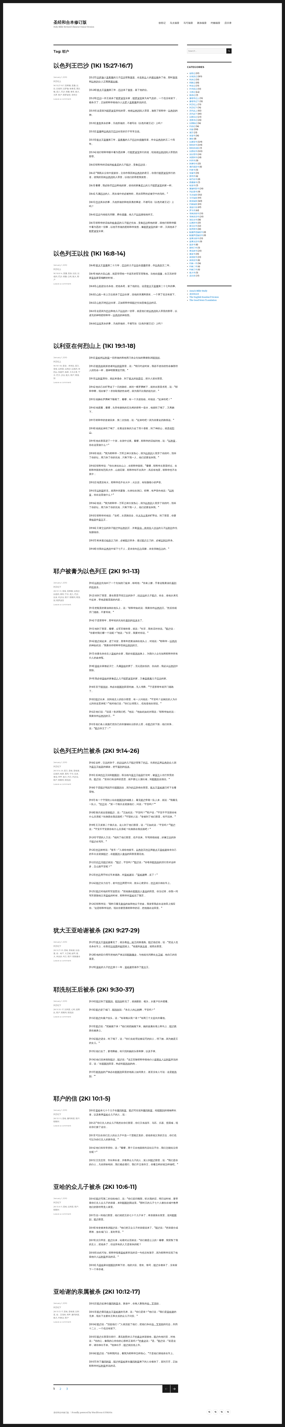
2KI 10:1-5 (57, 1118)
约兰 (70, 777)
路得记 (192, 95)
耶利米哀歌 (194, 148)
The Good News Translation (203, 300)
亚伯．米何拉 (68, 366)
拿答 (72, 91)
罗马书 (192, 210)
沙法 (63, 375)
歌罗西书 (193, 229)
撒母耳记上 (194, 98)
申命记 (192, 86)
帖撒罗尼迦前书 (196, 232)
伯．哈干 (60, 953)
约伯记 (192, 126)
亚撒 (74, 85)
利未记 (192, 79)
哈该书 (192, 185)
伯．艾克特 (61, 1314)
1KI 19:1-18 (57, 366)
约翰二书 (193, 266)
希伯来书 (193, 251)
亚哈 (55, 369)
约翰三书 (193, 269)
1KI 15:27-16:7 (58, 85)
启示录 (228, 23)
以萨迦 (66, 88)
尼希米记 (193, 120)
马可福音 (188, 23)
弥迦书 (192, 173)
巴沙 (63, 91)
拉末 (55, 597)
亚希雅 (68, 85)
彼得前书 (193, 257)
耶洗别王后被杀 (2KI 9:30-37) (93, 989)
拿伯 (55, 777)
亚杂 (70, 273)
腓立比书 (193, 226)
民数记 (192, 82)
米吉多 (59, 956)
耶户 (60, 95)
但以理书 (193, 154)
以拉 (75, 273)
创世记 (162, 23)
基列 (62, 594)
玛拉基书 (193, 191)
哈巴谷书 (193, 179)
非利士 (74, 95)
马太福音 (174, 23)
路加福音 (202, 23)
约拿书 (192, 170)
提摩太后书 (194, 241)
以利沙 (68, 369)
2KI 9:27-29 (58, 950)
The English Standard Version (204, 297)
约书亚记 (193, 89)
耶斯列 (72, 597)
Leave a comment (62, 99)
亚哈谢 (76, 770)
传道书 (192, 135)
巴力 (58, 375)
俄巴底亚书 (194, 167)
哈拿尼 (72, 88)
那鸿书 (192, 176)
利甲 (69, 1314)
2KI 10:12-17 (58, 1311)
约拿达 (61, 1318)
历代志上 (193, 110)
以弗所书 (193, 223)
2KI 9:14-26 (58, 770)
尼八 (58, 91)
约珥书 (192, 160)
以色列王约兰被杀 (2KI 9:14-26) (96, 750)
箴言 (191, 132)
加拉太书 (193, 219)
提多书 (192, 244)
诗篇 (191, 129)
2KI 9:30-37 (58, 1009)
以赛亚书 (193, 142)
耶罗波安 (67, 95)
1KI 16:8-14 (57, 273)
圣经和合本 (194, 294)
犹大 (77, 91)
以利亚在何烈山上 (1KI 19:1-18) (94, 345)
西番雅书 (193, 182)
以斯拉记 (193, 117)
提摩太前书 (194, 238)
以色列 (59, 88)
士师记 (192, 92)
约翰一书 (193, 263)
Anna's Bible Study (198, 291)
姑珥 (73, 953)
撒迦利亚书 (194, 188)
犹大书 (192, 272)
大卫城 (68, 953)
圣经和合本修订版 (70, 22)
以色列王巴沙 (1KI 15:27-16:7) (93, 65)
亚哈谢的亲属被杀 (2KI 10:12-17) (96, 1291)
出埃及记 (193, 76)
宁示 (67, 594)
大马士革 (73, 372)
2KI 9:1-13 (57, 591)
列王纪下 (57, 587)
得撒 (68, 91)
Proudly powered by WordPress (87, 1412)
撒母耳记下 (194, 101)
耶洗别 (68, 780)
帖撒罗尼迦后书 (196, 235)
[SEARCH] (229, 51)
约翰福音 (215, 23)
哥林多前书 (194, 213)
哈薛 (67, 372)
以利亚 (61, 369)
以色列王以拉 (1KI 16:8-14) (89, 253)
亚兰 (77, 366)
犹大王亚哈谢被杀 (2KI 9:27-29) (96, 930)
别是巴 (61, 372)
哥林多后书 (194, 216)
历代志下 (193, 114)
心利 (70, 276)
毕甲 (60, 777)
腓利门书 (193, 247)
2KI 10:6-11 (57, 1206)
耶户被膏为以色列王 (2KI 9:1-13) (96, 571)
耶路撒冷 (76, 956)
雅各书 (192, 254)
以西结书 (193, 151)
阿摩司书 (193, 163)
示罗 (55, 95)
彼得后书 (193, 260)
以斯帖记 (193, 123)
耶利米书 (193, 145)
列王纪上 (57, 81)
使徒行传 (193, 207)
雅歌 (191, 138)
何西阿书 (193, 157)
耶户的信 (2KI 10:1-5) (81, 1098)
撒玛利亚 (71, 1118)
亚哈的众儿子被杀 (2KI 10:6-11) (95, 1186)
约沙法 (61, 597)
